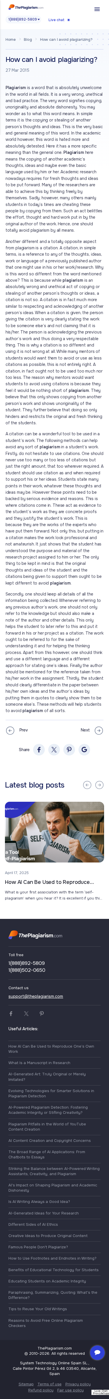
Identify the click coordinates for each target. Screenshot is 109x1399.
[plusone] (84, 749)
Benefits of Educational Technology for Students (53, 1269)
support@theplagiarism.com (35, 996)
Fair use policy (70, 1390)
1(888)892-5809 (22, 19)
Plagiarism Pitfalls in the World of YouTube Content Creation (47, 1127)
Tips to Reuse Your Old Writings (37, 1308)
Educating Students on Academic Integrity (47, 1281)
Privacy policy (78, 1384)
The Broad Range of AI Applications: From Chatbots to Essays (46, 1154)
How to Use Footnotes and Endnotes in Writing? (52, 1258)
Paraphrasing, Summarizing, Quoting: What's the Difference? (52, 1295)
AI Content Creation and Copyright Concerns (49, 1140)
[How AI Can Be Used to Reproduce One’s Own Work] (54, 832)
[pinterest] (69, 749)
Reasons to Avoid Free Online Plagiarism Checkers (45, 1323)
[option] (54, 852)
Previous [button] (87, 785)
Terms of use (49, 1384)
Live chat (57, 20)
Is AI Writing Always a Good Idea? (39, 1201)
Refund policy (40, 1390)
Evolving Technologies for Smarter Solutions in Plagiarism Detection (51, 1093)
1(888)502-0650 (26, 970)
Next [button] (99, 785)
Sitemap (26, 1384)
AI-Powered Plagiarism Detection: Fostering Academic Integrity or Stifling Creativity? (48, 1110)
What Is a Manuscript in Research (39, 1062)
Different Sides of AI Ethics (33, 1224)
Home (11, 39)
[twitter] (54, 749)
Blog (28, 39)
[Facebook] (39, 749)
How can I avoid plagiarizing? (66, 39)
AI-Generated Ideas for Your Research (43, 1213)
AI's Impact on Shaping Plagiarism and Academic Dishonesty (52, 1188)
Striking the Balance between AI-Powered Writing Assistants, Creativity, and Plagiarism (54, 1171)
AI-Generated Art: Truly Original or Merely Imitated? (47, 1077)
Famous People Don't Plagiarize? (38, 1247)
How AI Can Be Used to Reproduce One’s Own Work (47, 882)
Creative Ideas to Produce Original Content (47, 1235)
